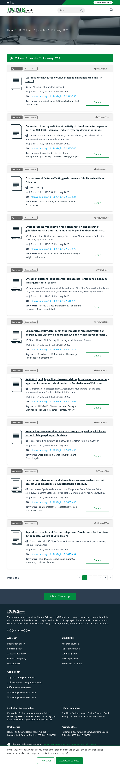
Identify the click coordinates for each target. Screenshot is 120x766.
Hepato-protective (46, 506)
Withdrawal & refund (72, 663)
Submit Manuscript (60, 596)
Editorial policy (14, 648)
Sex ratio (52, 558)
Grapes (50, 305)
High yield (43, 409)
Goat (27, 458)
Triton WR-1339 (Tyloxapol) (65, 156)
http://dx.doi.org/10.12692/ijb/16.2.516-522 (53, 300)
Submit (103, 2)
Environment (61, 201)
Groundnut (31, 409)
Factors (72, 201)
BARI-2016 (42, 406)
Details (97, 102)
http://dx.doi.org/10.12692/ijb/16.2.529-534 (53, 196)
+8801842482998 (28, 692)
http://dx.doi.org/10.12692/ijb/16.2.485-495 (53, 502)
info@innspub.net (26, 677)
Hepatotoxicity (64, 506)
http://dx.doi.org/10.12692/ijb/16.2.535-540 (53, 148)
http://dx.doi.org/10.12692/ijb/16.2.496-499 (53, 450)
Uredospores (31, 104)
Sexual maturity (66, 558)
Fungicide (42, 100)
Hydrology (71, 354)
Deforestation (58, 354)
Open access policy (16, 658)
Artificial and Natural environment (54, 253)
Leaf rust (52, 100)
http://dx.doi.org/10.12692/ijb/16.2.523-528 (53, 248)
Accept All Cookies (69, 760)
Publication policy (16, 643)
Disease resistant (57, 406)
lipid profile (44, 156)
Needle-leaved (32, 357)
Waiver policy (13, 663)
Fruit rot (41, 305)
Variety (70, 409)
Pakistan (53, 409)
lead (75, 506)
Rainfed (62, 409)
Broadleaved (43, 354)
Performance (31, 205)
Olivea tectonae (66, 100)
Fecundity (42, 558)
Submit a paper (69, 653)
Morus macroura (33, 510)
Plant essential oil (46, 309)
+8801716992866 (23, 687)
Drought (72, 406)
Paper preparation (71, 648)
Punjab (34, 458)
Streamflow (47, 357)
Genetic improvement (65, 454)
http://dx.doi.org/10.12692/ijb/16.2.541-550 (53, 96)
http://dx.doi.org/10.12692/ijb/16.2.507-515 (53, 349)
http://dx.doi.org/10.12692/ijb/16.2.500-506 (53, 401)
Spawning (30, 562)
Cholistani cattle (45, 201)
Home (10, 30)
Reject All (46, 760)
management (61, 305)
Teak (77, 100)
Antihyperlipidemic (47, 152)
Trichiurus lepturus (45, 562)
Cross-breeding (45, 454)
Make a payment (70, 658)
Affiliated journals (70, 643)
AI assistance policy (16, 653)
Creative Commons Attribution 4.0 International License (68, 744)
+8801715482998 (28, 697)
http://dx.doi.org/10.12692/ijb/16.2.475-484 (53, 554)
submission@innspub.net (29, 682)
